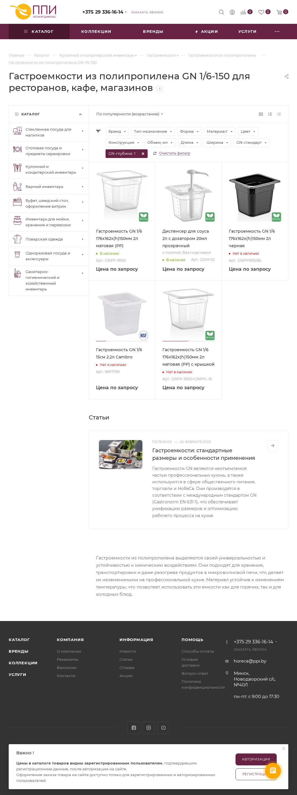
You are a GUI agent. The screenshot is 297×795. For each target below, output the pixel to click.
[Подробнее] (272, 445)
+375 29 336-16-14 (102, 12)
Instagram (148, 728)
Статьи (126, 659)
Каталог (19, 639)
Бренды (18, 651)
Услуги (17, 674)
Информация (136, 639)
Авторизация (256, 759)
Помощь (192, 639)
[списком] (270, 114)
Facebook (134, 728)
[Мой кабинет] (232, 13)
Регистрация (256, 774)
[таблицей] (279, 114)
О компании (69, 651)
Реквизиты (67, 659)
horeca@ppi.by (250, 661)
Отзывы (127, 667)
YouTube (163, 728)
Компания (70, 639)
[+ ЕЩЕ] (277, 31)
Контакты (66, 675)
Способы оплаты (198, 651)
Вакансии (67, 667)
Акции (126, 675)
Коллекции (23, 663)
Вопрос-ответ (195, 673)
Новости (127, 651)
